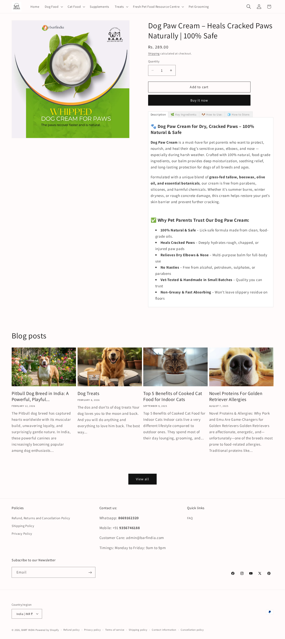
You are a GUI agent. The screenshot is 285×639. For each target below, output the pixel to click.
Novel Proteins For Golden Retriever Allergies (236, 396)
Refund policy (71, 629)
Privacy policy (92, 629)
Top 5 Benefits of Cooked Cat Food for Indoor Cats (172, 396)
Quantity (154, 61)
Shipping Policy (23, 526)
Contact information (164, 629)
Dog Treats (88, 393)
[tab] (158, 114)
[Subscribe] (90, 572)
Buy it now (199, 100)
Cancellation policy (192, 629)
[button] (53, 6)
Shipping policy (138, 629)
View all (142, 479)
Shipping (154, 53)
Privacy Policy (22, 534)
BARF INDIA (28, 629)
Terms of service (114, 629)
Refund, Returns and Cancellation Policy (41, 518)
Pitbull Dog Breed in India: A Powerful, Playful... (40, 396)
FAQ (190, 518)
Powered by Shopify (47, 629)
